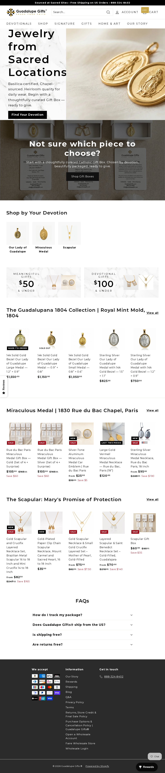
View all (153, 312)
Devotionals (19, 23)
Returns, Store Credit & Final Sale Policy (81, 714)
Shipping (71, 686)
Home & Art (109, 23)
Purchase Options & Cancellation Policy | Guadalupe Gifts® (79, 725)
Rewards (71, 681)
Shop (43, 23)
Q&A (68, 697)
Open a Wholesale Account (78, 736)
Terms (70, 707)
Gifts (87, 23)
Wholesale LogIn (77, 748)
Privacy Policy (75, 702)
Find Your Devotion (27, 114)
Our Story (137, 23)
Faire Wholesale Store (80, 743)
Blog (69, 691)
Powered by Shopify (97, 766)
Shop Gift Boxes (82, 176)
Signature (65, 23)
